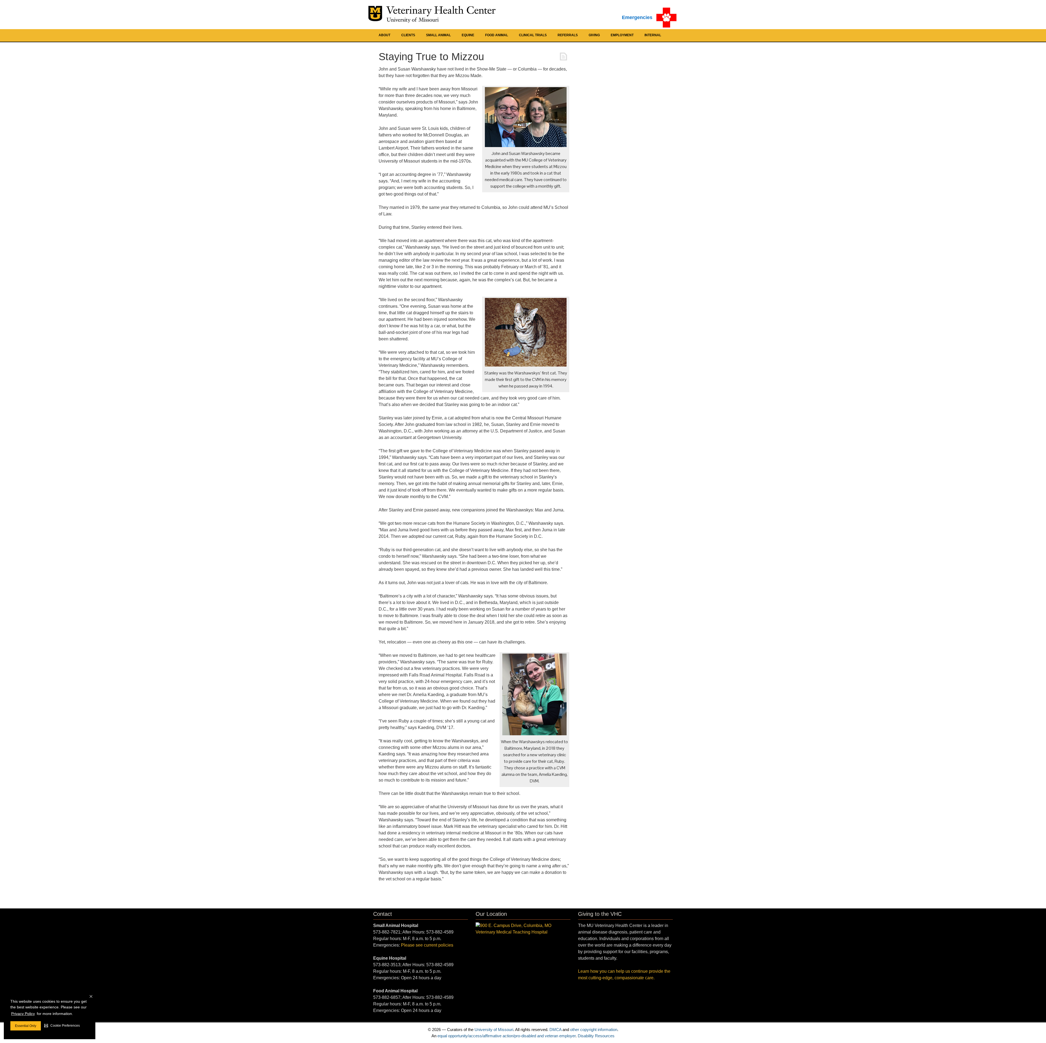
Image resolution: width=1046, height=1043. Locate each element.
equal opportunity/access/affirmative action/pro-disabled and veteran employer (506, 1035)
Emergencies (637, 17)
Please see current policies (427, 945)
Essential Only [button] (25, 1026)
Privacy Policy (23, 1013)
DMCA (555, 1029)
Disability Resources (596, 1035)
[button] (62, 1025)
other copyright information (593, 1029)
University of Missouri (494, 1029)
